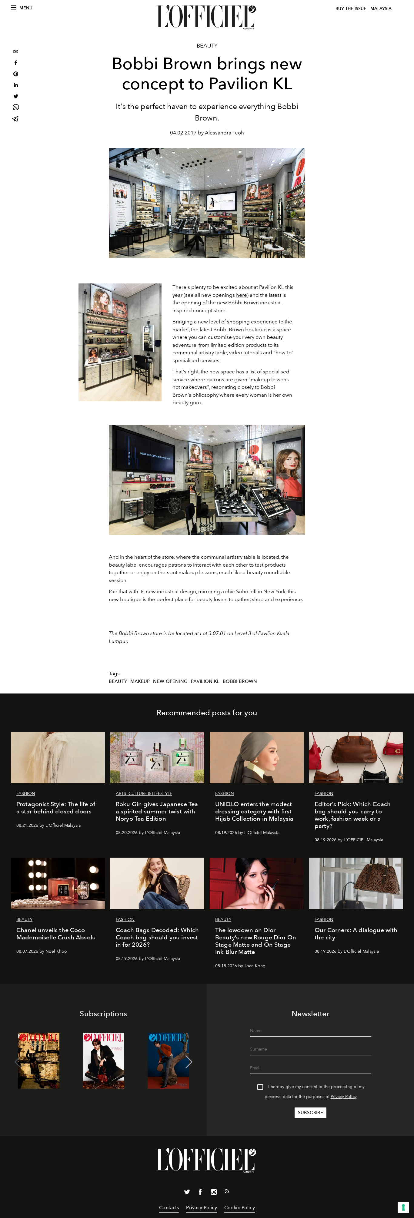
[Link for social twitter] (187, 1193)
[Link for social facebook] (200, 1193)
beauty (118, 681)
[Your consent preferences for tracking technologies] (403, 1207)
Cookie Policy (239, 1207)
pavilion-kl (205, 681)
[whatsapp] (16, 108)
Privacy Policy (344, 1096)
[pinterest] (16, 74)
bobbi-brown (240, 681)
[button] (189, 1062)
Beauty (207, 45)
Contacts (169, 1207)
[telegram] (16, 119)
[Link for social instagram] (214, 1193)
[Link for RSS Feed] (227, 1192)
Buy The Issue (351, 8)
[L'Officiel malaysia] (207, 17)
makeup (140, 681)
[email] (16, 52)
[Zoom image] (120, 342)
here (241, 295)
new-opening (170, 681)
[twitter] (16, 97)
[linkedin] (16, 85)
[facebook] (16, 63)
